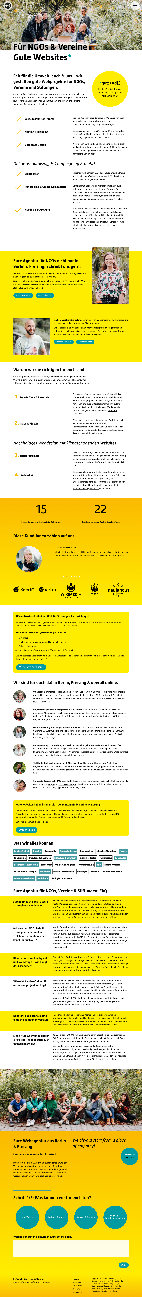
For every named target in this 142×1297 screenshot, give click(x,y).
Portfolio (100, 944)
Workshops (113, 1291)
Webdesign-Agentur (99, 1288)
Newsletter (76, 1289)
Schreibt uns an (27, 830)
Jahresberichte (97, 1283)
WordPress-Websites (99, 1291)
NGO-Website (116, 1286)
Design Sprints (103, 1281)
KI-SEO (106, 1283)
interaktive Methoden (43, 713)
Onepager (107, 1018)
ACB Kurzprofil (78, 1292)
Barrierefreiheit (80, 154)
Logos (51, 784)
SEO (96, 173)
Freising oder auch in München (99, 1038)
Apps (94, 1278)
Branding (112, 1278)
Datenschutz (77, 1282)
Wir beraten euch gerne (31, 667)
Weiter (124, 1265)
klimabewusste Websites (106, 420)
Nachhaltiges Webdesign (101, 1286)
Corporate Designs (67, 784)
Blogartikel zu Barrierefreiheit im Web (74, 656)
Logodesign (114, 1283)
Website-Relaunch (114, 1288)
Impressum (76, 1279)
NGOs (16, 101)
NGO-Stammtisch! (41, 702)
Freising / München (117, 1281)
